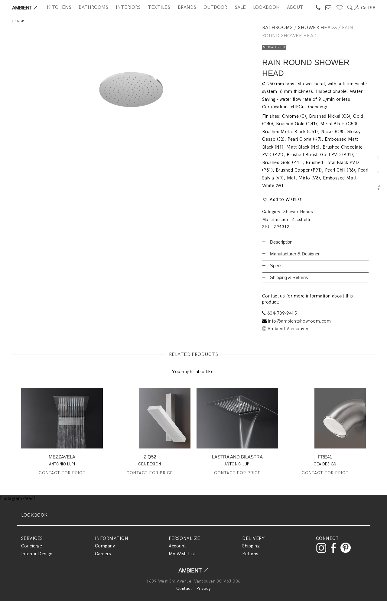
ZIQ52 (150, 456)
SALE (240, 7)
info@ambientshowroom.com (299, 321)
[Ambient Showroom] (193, 572)
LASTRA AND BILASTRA (237, 456)
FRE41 (325, 456)
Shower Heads (317, 28)
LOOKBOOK (34, 515)
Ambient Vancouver (287, 328)
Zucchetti (300, 219)
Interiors (128, 7)
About (295, 7)
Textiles (159, 7)
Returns (250, 554)
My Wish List (182, 554)
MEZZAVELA (62, 456)
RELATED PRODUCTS (193, 354)
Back (18, 21)
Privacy (203, 588)
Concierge (31, 546)
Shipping (250, 546)
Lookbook (266, 7)
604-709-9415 (282, 313)
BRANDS (187, 7)
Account (177, 546)
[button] (282, 200)
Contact (184, 588)
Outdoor (215, 7)
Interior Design (36, 554)
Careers (103, 554)
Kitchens (59, 7)
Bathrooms (93, 7)
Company (105, 546)
